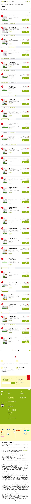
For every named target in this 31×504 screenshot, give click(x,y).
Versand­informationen (23, 397)
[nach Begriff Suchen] (11, 1)
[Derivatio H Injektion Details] (15, 77)
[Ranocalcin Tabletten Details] (15, 30)
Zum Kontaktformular (11, 408)
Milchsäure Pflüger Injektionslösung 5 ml (12, 87)
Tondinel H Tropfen (12, 168)
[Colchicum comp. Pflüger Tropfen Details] (15, 251)
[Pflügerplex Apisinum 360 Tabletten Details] (15, 161)
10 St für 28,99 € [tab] (4, 132)
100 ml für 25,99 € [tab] (12, 107)
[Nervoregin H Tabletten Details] (15, 42)
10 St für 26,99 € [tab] (4, 95)
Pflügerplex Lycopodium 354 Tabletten (13, 208)
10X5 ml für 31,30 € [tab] (13, 312)
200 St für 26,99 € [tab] (12, 23)
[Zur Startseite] (5, 1)
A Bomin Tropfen (11, 148)
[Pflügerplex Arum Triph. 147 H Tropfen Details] (15, 221)
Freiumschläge (22, 394)
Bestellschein (22, 398)
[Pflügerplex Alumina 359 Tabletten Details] (15, 231)
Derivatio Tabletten (12, 15)
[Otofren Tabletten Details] (15, 297)
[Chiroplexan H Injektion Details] (15, 307)
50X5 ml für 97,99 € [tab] (13, 82)
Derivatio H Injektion (12, 74)
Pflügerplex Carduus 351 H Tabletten (13, 272)
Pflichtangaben (10, 19)
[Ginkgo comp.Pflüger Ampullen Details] (15, 331)
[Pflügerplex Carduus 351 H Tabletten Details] (15, 274)
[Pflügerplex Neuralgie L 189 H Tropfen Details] (15, 190)
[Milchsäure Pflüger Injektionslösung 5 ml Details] (15, 90)
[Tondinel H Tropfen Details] (15, 171)
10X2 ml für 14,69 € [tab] (5, 312)
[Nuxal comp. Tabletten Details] (15, 200)
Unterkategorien (4, 9)
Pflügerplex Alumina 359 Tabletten (13, 229)
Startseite (2, 4)
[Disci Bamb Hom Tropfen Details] (15, 241)
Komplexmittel (17, 4)
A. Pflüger (21, 4)
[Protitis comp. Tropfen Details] (15, 180)
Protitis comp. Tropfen (12, 177)
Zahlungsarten (22, 396)
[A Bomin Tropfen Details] (15, 151)
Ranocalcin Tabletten (12, 27)
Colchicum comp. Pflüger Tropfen (13, 249)
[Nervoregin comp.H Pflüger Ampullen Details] (15, 126)
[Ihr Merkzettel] (26, 1)
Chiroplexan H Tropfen (12, 316)
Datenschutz (10, 394)
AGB (9, 393)
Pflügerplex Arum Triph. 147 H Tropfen (14, 218)
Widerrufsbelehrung (11, 396)
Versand (28, 28)
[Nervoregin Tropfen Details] (15, 102)
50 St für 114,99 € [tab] (12, 132)
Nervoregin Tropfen (12, 99)
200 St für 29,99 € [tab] (12, 35)
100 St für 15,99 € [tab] (5, 35)
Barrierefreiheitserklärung (12, 401)
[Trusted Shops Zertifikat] (2, 405)
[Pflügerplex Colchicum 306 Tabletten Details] (15, 340)
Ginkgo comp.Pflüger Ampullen (14, 328)
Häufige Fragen (22, 393)
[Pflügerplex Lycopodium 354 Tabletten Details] (15, 210)
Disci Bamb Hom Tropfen (13, 238)
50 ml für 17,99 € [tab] (4, 324)
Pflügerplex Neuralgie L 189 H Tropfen (13, 188)
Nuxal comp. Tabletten (12, 197)
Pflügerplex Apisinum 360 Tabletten (13, 158)
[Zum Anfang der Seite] (29, 389)
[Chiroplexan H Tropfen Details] (15, 319)
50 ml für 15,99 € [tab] (4, 107)
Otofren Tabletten (12, 294)
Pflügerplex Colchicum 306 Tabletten (13, 338)
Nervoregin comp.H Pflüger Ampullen (13, 124)
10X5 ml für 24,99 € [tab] (5, 82)
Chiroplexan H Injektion (12, 304)
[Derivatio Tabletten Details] (15, 18)
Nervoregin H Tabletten (12, 39)
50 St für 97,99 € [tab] (12, 95)
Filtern (2, 12)
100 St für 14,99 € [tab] (5, 23)
